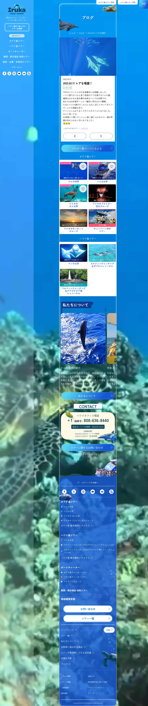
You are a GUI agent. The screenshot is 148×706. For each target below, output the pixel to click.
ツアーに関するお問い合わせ (87, 447)
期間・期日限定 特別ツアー (16, 56)
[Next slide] (114, 350)
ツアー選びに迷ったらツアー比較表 (17, 27)
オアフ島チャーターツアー (75, 572)
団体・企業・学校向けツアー (17, 61)
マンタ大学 (68, 540)
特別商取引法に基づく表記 (97, 682)
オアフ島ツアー (16, 40)
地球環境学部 (68, 599)
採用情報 (64, 693)
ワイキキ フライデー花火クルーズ (78, 520)
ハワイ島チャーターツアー (75, 576)
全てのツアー (16, 36)
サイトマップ (93, 693)
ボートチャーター (16, 51)
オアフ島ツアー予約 (106, 2)
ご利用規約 (65, 687)
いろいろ (67, 87)
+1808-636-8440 (88, 420)
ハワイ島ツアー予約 (128, 2)
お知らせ (91, 676)
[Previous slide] (61, 350)
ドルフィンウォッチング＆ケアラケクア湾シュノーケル (89, 551)
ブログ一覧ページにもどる (87, 148)
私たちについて (87, 396)
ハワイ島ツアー (16, 46)
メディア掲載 (66, 682)
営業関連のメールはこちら (87, 454)
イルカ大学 (68, 511)
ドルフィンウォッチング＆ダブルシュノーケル (89, 544)
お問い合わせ (17, 67)
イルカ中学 (68, 506)
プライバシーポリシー (96, 687)
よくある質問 (66, 676)
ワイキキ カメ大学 (72, 515)
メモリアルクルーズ (72, 581)
